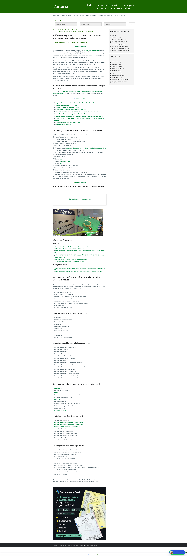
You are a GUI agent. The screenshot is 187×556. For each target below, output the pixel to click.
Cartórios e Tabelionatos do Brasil (75, 545)
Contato (87, 545)
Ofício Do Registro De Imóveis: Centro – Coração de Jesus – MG (71, 259)
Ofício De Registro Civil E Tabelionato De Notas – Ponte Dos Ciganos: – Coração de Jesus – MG (78, 271)
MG (60, 29)
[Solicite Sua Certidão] (80, 46)
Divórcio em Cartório (117, 77)
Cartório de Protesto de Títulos (119, 39)
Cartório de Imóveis (91, 15)
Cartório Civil (56, 15)
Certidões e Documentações (105, 15)
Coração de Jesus (66, 29)
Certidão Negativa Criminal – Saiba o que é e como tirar (71, 109)
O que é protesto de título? (63, 124)
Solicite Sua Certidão (120, 15)
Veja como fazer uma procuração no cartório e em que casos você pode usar (77, 111)
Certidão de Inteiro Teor (118, 73)
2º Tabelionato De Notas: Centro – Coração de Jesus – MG (69, 261)
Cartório (60, 6)
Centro (74, 29)
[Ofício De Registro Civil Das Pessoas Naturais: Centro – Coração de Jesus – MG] (78, 236)
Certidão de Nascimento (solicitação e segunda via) (68, 422)
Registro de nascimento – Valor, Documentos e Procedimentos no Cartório (77, 103)
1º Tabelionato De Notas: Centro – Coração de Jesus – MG (69, 248)
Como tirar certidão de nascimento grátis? (67, 107)
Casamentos (83, 42)
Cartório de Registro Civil (118, 68)
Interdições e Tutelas (88, 148)
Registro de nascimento (117, 83)
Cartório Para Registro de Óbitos (120, 46)
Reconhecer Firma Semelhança (119, 81)
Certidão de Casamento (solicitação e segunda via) (68, 424)
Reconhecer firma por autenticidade (120, 79)
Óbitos (104, 148)
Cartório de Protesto (79, 15)
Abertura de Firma (116, 61)
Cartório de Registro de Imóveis (120, 41)
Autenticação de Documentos (119, 62)
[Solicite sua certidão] (79, 539)
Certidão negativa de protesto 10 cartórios (68, 122)
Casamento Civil (116, 70)
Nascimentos (98, 148)
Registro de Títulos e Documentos (120, 50)
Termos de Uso (93, 545)
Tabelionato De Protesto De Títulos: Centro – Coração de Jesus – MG (72, 246)
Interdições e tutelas (60, 410)
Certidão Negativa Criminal (118, 75)
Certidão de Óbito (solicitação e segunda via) (67, 426)
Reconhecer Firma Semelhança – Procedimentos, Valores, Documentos (76, 114)
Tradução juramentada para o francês (66, 105)
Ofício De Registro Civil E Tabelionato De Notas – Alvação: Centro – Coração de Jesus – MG (77, 254)
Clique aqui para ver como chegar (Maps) (79, 199)
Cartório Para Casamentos (118, 43)
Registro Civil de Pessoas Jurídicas (120, 48)
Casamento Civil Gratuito (118, 72)
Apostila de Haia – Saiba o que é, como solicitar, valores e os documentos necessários (79, 116)
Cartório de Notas (66, 15)
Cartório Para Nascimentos (118, 44)
